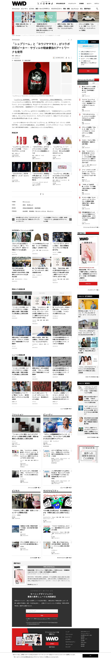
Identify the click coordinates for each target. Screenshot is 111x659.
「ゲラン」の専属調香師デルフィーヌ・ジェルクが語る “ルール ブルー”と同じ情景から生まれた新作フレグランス (56, 436)
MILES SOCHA (17, 60)
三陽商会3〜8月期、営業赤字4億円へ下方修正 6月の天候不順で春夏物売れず (29, 527)
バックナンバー (72, 3)
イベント (14, 252)
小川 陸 (54, 157)
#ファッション (26, 201)
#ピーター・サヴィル (41, 211)
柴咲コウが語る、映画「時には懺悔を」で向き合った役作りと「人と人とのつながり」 (65, 26)
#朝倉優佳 (31, 211)
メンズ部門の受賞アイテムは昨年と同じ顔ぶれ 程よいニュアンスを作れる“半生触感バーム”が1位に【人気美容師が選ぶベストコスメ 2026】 (60, 474)
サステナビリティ (56, 8)
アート (83, 146)
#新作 (24, 204)
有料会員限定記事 (60, 3)
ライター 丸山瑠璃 (36, 184)
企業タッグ (17, 55)
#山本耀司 (25, 211)
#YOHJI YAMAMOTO (28, 208)
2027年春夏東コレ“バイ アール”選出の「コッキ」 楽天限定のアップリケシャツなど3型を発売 (20, 396)
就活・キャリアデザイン (43, 8)
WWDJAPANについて (85, 631)
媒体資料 (83, 646)
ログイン (97, 3)
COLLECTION (15, 180)
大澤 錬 (33, 157)
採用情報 (83, 644)
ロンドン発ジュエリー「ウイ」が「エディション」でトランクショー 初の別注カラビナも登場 (40, 396)
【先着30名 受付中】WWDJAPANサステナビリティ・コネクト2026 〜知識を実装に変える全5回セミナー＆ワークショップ (44, 28)
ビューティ (24, 8)
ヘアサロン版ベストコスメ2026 (60, 459)
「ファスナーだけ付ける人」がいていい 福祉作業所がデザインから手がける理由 (60, 527)
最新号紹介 (87, 8)
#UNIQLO (22, 466)
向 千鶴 (44, 520)
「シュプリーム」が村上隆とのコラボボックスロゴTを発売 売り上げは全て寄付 (61, 175)
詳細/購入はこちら (32, 584)
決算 (21, 532)
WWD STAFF (27, 60)
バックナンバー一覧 (93, 290)
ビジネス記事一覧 (34, 557)
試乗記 (83, 135)
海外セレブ (84, 179)
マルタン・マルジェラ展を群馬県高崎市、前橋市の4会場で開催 (88, 142)
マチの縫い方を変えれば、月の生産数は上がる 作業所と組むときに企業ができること (56, 513)
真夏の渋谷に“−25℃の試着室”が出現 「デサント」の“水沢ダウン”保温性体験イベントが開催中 (20, 340)
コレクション (75, 8)
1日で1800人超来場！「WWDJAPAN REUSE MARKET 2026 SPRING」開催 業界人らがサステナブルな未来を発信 (20, 272)
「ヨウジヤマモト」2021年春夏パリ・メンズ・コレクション (20, 175)
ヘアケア (57, 458)
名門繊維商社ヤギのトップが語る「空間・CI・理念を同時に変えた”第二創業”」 (87, 350)
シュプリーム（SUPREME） (22, 99)
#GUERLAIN (46, 446)
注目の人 (41, 344)
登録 (88, 71)
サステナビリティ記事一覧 (64, 557)
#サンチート (50, 211)
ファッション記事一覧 (33, 487)
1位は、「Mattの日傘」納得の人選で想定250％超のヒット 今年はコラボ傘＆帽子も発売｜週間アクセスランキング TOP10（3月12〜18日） (61, 272)
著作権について (84, 638)
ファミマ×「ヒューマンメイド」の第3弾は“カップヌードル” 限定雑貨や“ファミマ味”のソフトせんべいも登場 (88, 103)
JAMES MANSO (15, 155)
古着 (37, 250)
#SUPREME (37, 208)
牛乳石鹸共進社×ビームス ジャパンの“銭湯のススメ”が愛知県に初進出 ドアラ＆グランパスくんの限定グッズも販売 (88, 216)
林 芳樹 (13, 517)
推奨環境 (83, 637)
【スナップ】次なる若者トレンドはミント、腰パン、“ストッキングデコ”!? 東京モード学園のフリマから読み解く (20, 247)
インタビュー (39, 275)
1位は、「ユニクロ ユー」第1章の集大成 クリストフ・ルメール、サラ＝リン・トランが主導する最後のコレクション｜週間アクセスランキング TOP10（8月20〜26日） (40, 312)
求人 (81, 8)
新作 (13, 55)
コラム (33, 250)
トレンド (54, 252)
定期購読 (81, 3)
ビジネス (31, 8)
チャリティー (64, 180)
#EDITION (14, 446)
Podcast (53, 517)
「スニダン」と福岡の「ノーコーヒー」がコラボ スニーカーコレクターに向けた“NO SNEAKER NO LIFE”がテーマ (61, 396)
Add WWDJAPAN (59, 57)
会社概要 (83, 640)
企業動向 (59, 252)
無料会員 (82, 42)
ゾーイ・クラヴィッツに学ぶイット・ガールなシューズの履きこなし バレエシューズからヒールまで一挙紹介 (88, 173)
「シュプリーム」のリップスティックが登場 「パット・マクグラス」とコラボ (20, 149)
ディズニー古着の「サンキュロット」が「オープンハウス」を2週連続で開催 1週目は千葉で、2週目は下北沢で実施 (88, 201)
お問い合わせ (83, 642)
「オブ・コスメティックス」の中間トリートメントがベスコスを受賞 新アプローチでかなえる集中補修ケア (91, 410)
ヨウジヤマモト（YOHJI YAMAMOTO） (51, 99)
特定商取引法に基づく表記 (86, 635)
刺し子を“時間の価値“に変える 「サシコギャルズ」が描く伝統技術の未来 (40, 270)
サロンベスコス (63, 458)
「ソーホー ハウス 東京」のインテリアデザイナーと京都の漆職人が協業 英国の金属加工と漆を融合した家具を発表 (20, 310)
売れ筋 (52, 458)
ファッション (16, 8)
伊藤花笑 (22, 481)
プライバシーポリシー (42, 618)
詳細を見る (88, 283)
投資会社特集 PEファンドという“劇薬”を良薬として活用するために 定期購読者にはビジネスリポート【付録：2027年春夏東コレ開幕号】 (88, 274)
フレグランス (56, 441)
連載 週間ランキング (91, 165)
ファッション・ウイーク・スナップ (40, 182)
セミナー (89, 3)
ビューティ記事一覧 (66, 487)
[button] (97, 9)
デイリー (83, 83)
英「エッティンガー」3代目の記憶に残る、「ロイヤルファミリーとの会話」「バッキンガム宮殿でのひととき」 (61, 310)
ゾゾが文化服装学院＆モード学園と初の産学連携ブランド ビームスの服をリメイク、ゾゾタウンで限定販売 (61, 340)
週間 (94, 83)
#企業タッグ (30, 204)
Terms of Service (33, 624)
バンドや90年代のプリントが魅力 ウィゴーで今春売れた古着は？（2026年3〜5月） (40, 245)
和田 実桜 (45, 443)
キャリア (68, 647)
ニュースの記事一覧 (66, 408)
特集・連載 (66, 8)
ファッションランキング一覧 (90, 227)
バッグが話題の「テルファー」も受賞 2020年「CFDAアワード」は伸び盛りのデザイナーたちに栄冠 (55, 219)
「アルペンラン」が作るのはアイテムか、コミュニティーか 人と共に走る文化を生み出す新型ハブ (86, 332)
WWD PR (92, 377)
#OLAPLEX (54, 462)
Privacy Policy (54, 622)
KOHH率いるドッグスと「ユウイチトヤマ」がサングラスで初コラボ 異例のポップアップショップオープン (28, 219)
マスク (42, 155)
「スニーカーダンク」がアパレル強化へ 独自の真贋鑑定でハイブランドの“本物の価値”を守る (61, 247)
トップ (67, 631)
